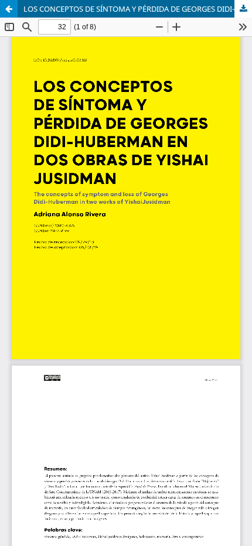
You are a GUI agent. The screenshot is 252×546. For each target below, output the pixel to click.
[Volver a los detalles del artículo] (9, 9)
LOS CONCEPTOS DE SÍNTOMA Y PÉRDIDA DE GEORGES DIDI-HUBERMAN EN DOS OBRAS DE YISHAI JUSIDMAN (137, 9)
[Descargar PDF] (243, 9)
